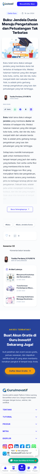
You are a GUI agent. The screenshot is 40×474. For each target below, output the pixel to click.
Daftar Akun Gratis (18, 371)
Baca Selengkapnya (19, 209)
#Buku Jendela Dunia (24, 225)
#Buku (7, 225)
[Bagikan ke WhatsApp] (15, 109)
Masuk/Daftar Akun (27, 4)
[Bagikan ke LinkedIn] (31, 109)
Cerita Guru (12, 13)
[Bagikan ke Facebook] (20, 109)
